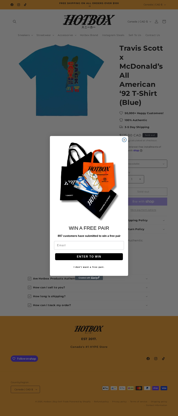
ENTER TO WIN (89, 256)
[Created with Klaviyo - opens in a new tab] (89, 278)
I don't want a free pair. (89, 267)
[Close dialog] (124, 140)
